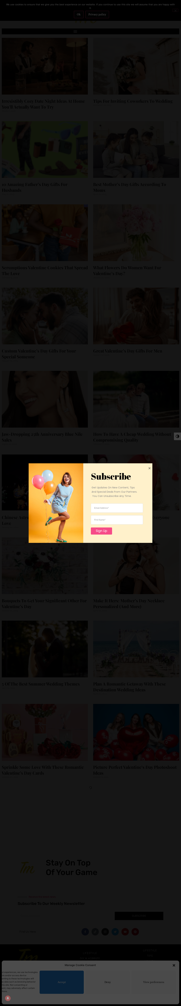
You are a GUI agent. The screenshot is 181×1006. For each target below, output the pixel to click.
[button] (174, 965)
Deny (107, 982)
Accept (62, 982)
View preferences (153, 982)
